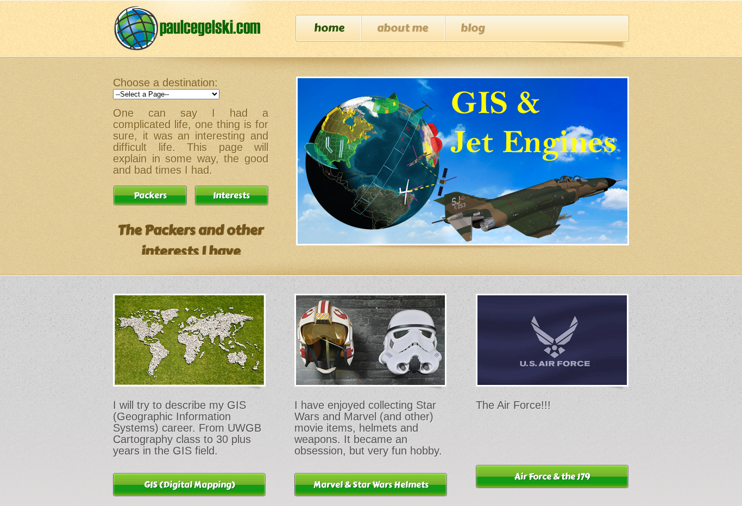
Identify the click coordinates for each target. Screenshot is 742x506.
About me (402, 28)
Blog (473, 28)
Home (329, 28)
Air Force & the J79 (552, 476)
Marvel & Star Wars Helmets (371, 484)
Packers (150, 195)
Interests (231, 195)
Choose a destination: (165, 82)
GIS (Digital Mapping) (189, 484)
